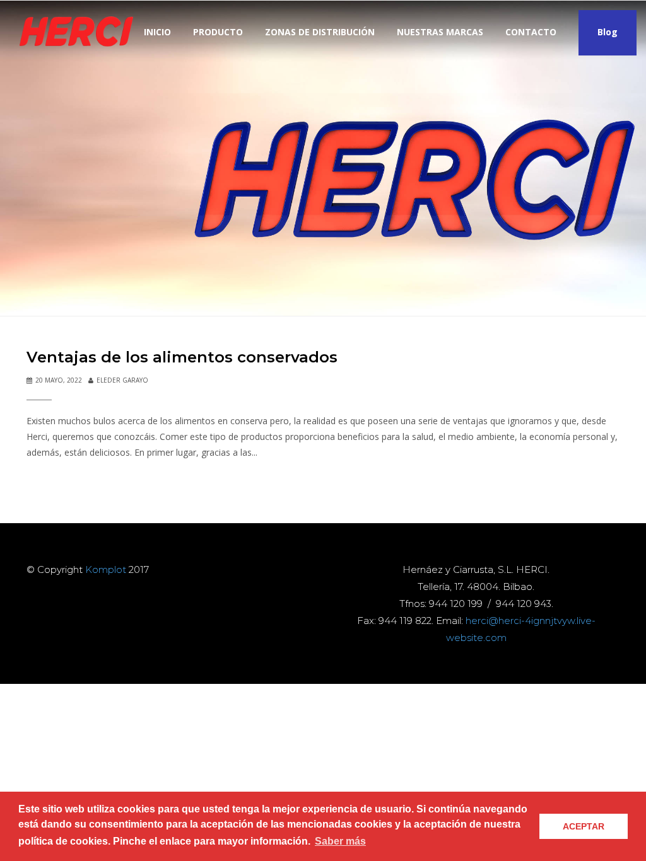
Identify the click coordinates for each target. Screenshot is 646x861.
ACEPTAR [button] (583, 826)
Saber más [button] (340, 841)
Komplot (105, 569)
